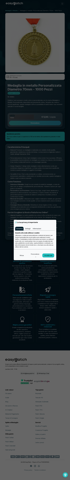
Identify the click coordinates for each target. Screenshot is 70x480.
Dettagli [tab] (27, 228)
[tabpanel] (35, 240)
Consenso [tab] (19, 228)
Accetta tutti (48, 255)
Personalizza (35, 254)
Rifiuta (22, 255)
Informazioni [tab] (37, 228)
